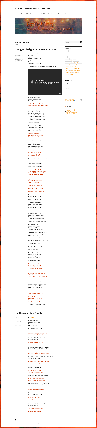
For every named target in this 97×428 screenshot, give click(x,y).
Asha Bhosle (74, 52)
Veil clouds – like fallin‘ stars (71, 113)
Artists (35, 13)
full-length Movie (75, 56)
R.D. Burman (19, 318)
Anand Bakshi (17, 321)
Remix (75, 70)
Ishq (20, 58)
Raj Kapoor (68, 70)
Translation (23, 55)
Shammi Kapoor (69, 72)
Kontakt (64, 13)
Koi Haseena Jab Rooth (28, 313)
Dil (18, 58)
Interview (67, 58)
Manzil (67, 64)
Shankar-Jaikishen (76, 72)
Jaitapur (74, 58)
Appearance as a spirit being (71, 110)
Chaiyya (16, 58)
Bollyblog (17, 13)
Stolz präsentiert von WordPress (45, 423)
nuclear (79, 66)
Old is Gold (50, 13)
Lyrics (19, 55)
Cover (70, 54)
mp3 (79, 64)
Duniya (69, 56)
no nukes (58, 13)
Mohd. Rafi (76, 64)
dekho (78, 54)
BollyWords (28, 13)
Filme (22, 13)
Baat (78, 52)
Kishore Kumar (17, 322)
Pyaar (70, 68)
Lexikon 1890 (42, 13)
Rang (18, 59)
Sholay (32, 317)
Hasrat (80, 56)
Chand (67, 54)
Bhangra (16, 55)
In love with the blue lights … (71, 109)
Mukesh (67, 66)
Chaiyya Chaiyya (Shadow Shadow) (35, 49)
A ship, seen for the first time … (71, 112)
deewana (74, 54)
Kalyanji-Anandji (69, 60)
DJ (66, 56)
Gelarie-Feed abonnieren (69, 100)
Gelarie (68, 106)
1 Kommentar (17, 63)
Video (16, 56)
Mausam (71, 64)
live (77, 62)
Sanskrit (78, 70)
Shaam (20, 59)
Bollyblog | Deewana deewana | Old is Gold (32, 8)
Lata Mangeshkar (73, 62)
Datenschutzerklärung (35, 423)
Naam (76, 66)
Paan (67, 68)
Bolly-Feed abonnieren (69, 99)
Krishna (67, 62)
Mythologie (72, 66)
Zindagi (75, 74)
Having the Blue (69, 111)
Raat (16, 59)
